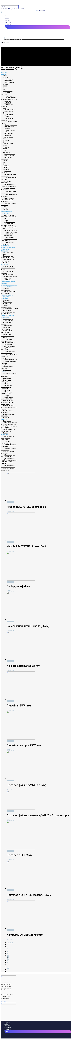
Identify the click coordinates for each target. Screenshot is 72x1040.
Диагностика (8, 115)
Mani (4, 138)
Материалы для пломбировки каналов (8, 466)
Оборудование (9, 82)
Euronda (5, 84)
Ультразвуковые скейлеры (7, 367)
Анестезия (4, 72)
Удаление (7, 135)
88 (8, 962)
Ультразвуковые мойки (10, 308)
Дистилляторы (7, 303)
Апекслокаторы (8, 319)
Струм (5, 208)
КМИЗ (5, 206)
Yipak (4, 164)
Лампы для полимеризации (6, 328)
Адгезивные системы (9, 373)
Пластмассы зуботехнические (7, 234)
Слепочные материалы (10, 276)
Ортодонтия (8, 128)
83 (8, 953)
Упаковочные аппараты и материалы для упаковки (8, 312)
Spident (5, 145)
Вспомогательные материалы (7, 376)
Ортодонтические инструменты (7, 260)
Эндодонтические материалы (7, 452)
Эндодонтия (8, 137)
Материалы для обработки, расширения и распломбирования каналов (9, 460)
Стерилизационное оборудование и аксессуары (7, 296)
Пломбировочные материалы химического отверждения (8, 407)
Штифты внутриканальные (6, 442)
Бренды (3, 74)
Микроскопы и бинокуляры (6, 331)
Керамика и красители (6, 93)
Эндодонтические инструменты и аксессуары (7, 437)
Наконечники (8, 111)
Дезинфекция (7, 302)
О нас (7, 18)
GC (3, 87)
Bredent (5, 75)
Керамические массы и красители (7, 224)
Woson (5, 161)
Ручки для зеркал (11, 125)
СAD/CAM (7, 103)
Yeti (4, 162)
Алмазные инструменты (6, 171)
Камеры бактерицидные (6, 306)
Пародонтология (9, 130)
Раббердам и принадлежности (7, 398)
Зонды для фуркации (7, 119)
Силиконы (7, 280)
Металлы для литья (10, 230)
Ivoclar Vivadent (7, 91)
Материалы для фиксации (7, 272)
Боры (6, 383)
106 (8, 970)
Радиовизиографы (10, 360)
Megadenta (6, 140)
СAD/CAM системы (7, 286)
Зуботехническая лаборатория (6, 212)
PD (3, 142)
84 (8, 955)
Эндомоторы (7, 370)
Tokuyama (6, 147)
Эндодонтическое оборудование (8, 469)
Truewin (5, 149)
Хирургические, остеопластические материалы (7, 199)
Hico (4, 89)
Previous (10, 943)
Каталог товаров (10, 69)
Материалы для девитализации (8, 455)
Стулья (5, 365)
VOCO (4, 150)
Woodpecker (6, 152)
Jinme (4, 108)
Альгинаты (7, 278)
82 (8, 952)
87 (8, 961)
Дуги (4, 254)
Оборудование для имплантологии (8, 430)
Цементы (6, 417)
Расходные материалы (6, 158)
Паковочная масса (10, 232)
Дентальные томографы (7, 348)
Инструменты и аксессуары (6, 381)
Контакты (8, 24)
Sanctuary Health (8, 143)
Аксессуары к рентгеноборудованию (8, 345)
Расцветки (7, 101)
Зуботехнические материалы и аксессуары (9, 216)
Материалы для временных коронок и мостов (8, 267)
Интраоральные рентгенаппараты (8, 352)
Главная (7, 16)
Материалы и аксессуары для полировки (7, 386)
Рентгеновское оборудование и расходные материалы (8, 341)
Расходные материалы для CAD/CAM (9, 292)
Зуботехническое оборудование (7, 243)
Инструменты (8, 79)
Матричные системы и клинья (6, 393)
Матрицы (7, 390)
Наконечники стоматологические (7, 335)
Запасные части (9, 109)
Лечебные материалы (6, 182)
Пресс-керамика (9, 237)
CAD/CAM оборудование (5, 289)
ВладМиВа (6, 169)
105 (8, 968)
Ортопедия (4, 264)
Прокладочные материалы (7, 411)
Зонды (7, 116)
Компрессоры (7, 326)
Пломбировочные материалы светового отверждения (8, 402)
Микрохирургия (9, 126)
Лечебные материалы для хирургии (9, 427)
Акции (7, 27)
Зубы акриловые (9, 222)
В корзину (10, 502)
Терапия (3, 371)
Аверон (5, 167)
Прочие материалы (9, 274)
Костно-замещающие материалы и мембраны (9, 423)
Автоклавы (6, 300)
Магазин (7, 20)
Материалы (8, 81)
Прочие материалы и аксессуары (9, 239)
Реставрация (8, 133)
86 (8, 959)
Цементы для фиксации (7, 105)
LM (3, 113)
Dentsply (5, 77)
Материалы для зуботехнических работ (8, 185)
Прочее (6, 132)
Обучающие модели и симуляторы (8, 248)
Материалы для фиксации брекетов (7, 256)
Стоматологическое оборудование (7, 316)
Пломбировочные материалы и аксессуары (9, 98)
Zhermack (6, 166)
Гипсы (6, 220)
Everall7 (5, 86)
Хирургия (4, 419)
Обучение (8, 22)
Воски (6, 218)
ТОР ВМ (5, 210)
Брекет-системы (8, 252)
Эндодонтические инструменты (8, 449)
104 (8, 966)
